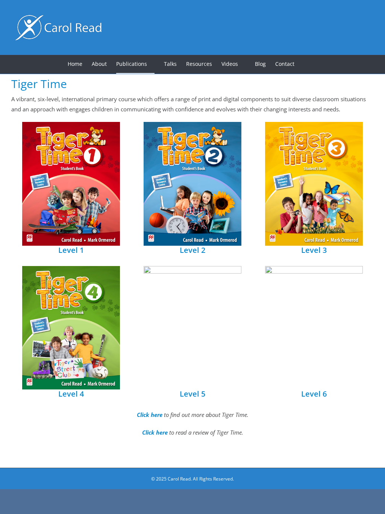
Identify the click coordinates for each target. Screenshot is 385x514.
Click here (150, 414)
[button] (306, 64)
